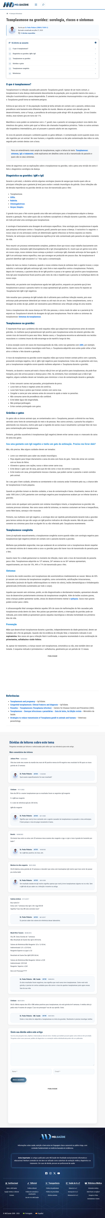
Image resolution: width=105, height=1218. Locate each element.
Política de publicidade (52, 1188)
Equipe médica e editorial (12, 1192)
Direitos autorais (52, 1195)
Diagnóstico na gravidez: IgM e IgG (24, 54)
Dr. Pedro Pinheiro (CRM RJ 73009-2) (36, 27)
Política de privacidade (52, 1192)
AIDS (81, 345)
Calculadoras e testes (93, 1199)
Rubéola (13, 200)
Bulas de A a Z (73, 1188)
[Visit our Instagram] (50, 1173)
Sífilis (12, 197)
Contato (11, 1195)
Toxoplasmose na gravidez (21, 59)
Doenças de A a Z (73, 1192)
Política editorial (32, 1188)
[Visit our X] (54, 1173)
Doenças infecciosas (16, 13)
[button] (52, 43)
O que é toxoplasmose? (20, 49)
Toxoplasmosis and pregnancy (22, 701)
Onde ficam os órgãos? (93, 1192)
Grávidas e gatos (18, 64)
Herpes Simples (16, 207)
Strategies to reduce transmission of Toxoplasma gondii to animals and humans (43, 718)
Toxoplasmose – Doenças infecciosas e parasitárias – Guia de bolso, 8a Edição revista (45, 711)
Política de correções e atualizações (32, 1193)
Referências (17, 73)
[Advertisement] (52, 672)
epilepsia (74, 599)
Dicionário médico (93, 1188)
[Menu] (36, 4)
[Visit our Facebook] (46, 1173)
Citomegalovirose (17, 204)
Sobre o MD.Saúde (11, 1188)
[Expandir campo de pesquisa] (43, 4)
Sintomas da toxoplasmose (30, 316)
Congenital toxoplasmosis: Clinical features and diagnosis (34, 704)
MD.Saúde (7, 13)
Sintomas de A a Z (73, 1195)
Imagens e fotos (93, 1195)
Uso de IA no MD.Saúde (32, 1197)
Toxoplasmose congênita (21, 68)
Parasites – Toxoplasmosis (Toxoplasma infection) (31, 708)
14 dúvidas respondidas (28, 33)
